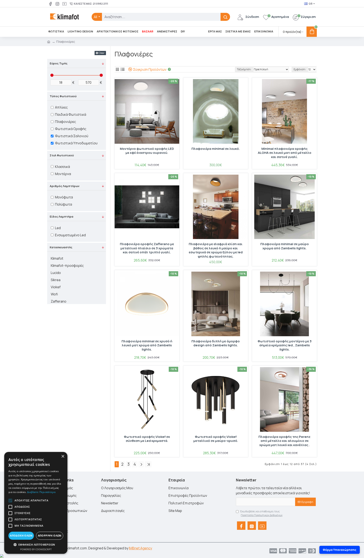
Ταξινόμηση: (244, 69)
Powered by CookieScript (36, 549)
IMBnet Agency (140, 548)
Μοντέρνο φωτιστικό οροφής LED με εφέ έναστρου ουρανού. (147, 151)
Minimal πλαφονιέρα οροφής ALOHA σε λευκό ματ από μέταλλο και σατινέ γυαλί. (284, 153)
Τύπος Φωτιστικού (63, 96)
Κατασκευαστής (61, 247)
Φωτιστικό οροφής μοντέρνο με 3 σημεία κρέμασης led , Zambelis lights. (285, 345)
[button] (10, 500)
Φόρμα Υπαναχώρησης (339, 550)
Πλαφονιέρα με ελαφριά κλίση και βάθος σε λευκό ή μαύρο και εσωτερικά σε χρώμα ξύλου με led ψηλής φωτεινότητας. (216, 250)
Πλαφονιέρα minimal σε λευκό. (215, 149)
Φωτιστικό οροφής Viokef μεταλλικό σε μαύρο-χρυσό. (215, 439)
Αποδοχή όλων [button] (21, 535)
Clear (102, 53)
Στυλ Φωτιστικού (62, 155)
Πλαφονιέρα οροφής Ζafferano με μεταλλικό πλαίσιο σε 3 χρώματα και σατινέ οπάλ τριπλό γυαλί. (147, 248)
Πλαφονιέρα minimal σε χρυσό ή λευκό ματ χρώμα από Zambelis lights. (147, 345)
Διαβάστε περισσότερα (41, 492)
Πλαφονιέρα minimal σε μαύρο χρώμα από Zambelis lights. (284, 246)
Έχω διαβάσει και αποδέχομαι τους (261, 513)
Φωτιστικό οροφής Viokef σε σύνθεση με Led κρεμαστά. (147, 439)
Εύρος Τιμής (58, 63)
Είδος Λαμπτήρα (61, 216)
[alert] (35, 503)
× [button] (62, 456)
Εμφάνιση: (300, 69)
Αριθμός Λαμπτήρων (64, 186)
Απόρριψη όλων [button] (50, 535)
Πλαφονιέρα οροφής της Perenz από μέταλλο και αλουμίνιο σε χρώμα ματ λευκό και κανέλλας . (284, 441)
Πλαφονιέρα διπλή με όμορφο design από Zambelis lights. (215, 343)
